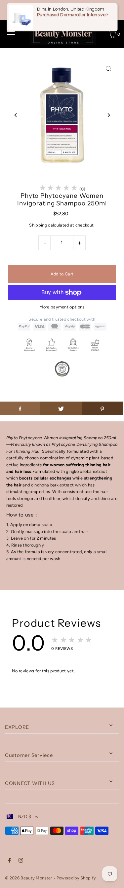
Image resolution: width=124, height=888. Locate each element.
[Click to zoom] (108, 68)
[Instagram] (21, 861)
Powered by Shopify (76, 877)
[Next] (108, 115)
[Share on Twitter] (61, 408)
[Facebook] (9, 861)
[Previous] (15, 115)
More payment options (61, 306)
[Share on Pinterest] (102, 408)
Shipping (38, 225)
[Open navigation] (11, 34)
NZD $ (24, 816)
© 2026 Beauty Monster (29, 877)
